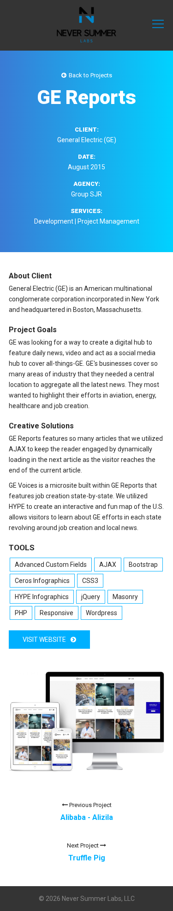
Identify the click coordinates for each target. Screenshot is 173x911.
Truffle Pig (86, 857)
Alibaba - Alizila (86, 817)
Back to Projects (90, 75)
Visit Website (44, 639)
